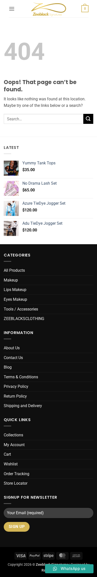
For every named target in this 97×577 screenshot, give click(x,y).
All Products (14, 270)
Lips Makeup (15, 289)
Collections (13, 435)
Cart (7, 454)
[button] (12, 9)
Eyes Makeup (15, 299)
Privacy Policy (16, 386)
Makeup (11, 280)
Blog (8, 367)
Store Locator (15, 483)
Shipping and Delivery (23, 405)
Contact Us (13, 357)
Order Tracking (16, 473)
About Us (12, 348)
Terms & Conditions (21, 377)
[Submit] (88, 119)
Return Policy (15, 396)
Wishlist (11, 464)
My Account (14, 444)
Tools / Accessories (21, 309)
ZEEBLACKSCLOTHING (24, 318)
